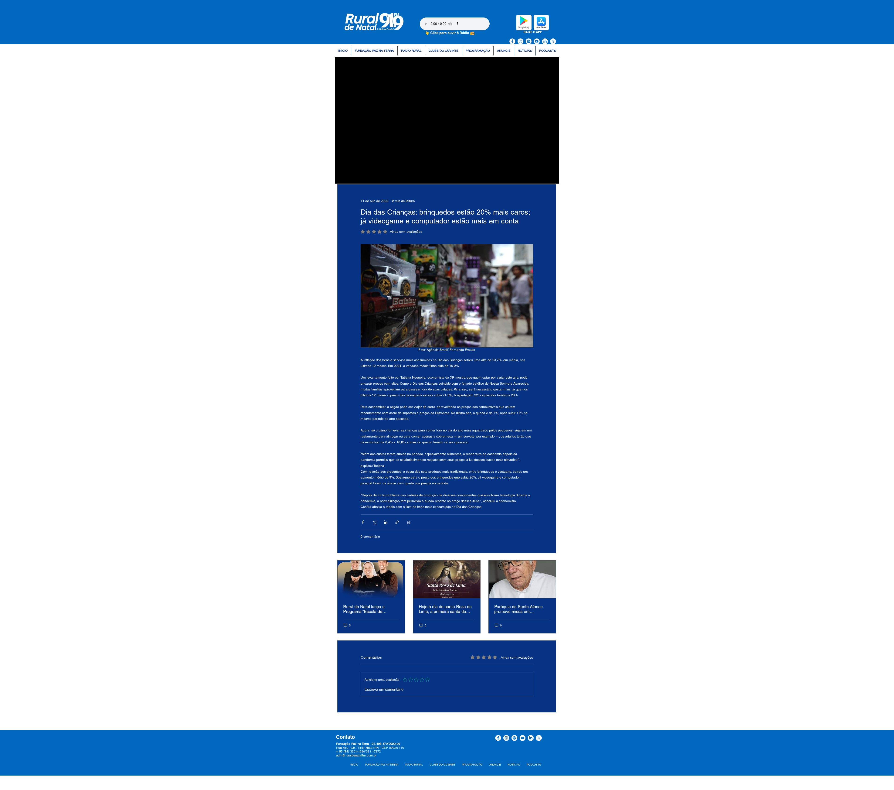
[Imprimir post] (408, 522)
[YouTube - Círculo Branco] (537, 41)
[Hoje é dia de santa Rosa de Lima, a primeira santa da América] (447, 579)
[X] (553, 41)
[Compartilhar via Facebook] (363, 522)
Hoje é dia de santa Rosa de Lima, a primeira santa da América (445, 609)
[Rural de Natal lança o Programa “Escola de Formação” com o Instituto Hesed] (371, 579)
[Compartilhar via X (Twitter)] (374, 522)
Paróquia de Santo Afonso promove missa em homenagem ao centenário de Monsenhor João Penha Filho (522, 609)
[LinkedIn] (545, 41)
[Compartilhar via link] (397, 522)
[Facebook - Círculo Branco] (512, 41)
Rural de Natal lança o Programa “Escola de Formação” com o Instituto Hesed (367, 609)
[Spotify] (529, 41)
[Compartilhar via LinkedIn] (385, 522)
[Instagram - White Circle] (520, 41)
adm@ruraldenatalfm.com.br (356, 755)
